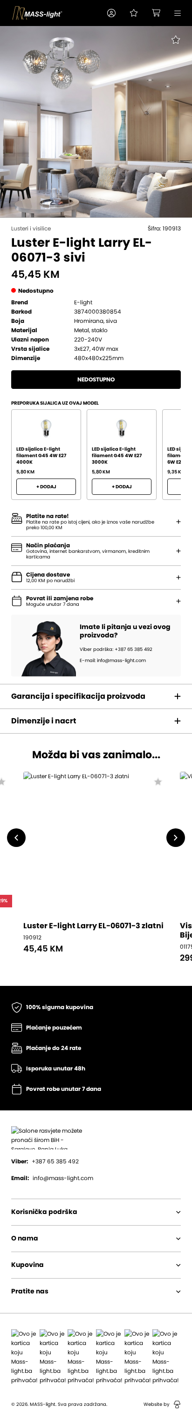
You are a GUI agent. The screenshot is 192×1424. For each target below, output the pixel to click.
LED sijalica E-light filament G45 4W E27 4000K (41, 456)
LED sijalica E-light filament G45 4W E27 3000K (117, 456)
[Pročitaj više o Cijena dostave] (178, 577)
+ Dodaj (46, 487)
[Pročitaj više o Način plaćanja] (178, 521)
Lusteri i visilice (31, 228)
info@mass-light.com (52, 1178)
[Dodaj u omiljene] (169, 46)
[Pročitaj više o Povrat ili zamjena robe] (178, 601)
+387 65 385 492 (45, 1161)
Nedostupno (96, 379)
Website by (157, 1404)
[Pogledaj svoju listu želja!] (134, 13)
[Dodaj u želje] (157, 783)
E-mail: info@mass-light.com (113, 660)
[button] (111, 13)
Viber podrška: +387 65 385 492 (116, 649)
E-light (83, 302)
